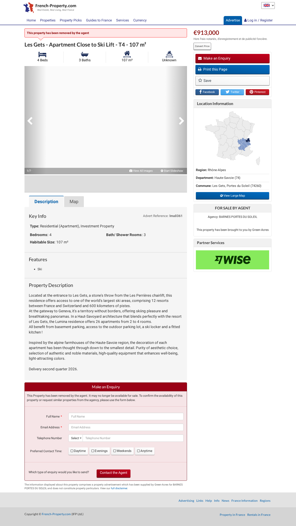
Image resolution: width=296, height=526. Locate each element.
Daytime (80, 451)
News (225, 500)
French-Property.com (56, 514)
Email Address (50, 427)
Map (74, 201)
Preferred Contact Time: (46, 451)
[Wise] (232, 259)
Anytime (146, 451)
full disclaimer (119, 488)
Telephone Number (49, 438)
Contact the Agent (113, 473)
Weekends (124, 451)
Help (208, 500)
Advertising (186, 500)
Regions (265, 500)
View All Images (142, 170)
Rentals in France (258, 514)
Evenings (101, 451)
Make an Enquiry (216, 58)
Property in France (232, 514)
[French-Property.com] (48, 8)
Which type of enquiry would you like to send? (59, 472)
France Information (244, 500)
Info (217, 500)
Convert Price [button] (202, 46)
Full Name (53, 416)
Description (46, 201)
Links (199, 500)
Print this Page (214, 69)
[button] (35, 120)
